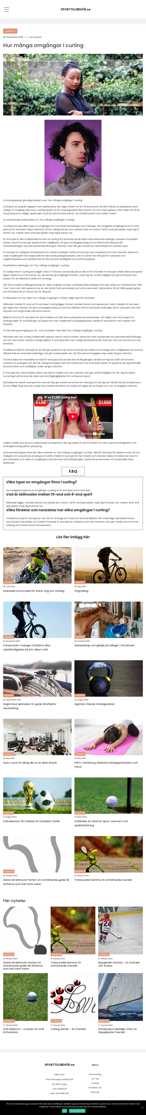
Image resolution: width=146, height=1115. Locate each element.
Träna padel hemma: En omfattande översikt (103, 880)
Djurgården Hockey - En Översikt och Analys (119, 964)
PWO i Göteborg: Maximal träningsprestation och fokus (106, 765)
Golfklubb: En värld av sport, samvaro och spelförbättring (101, 823)
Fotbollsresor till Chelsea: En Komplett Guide (31, 821)
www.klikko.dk (62, 1093)
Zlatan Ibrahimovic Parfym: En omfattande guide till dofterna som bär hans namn (36, 882)
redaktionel (10, 31)
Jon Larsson (35, 37)
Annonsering (95, 1074)
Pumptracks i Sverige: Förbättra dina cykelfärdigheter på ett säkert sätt (26, 647)
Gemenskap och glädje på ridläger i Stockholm (104, 645)
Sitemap (95, 1092)
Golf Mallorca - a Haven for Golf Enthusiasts (23, 1031)
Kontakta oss (95, 1087)
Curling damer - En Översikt (68, 1029)
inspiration (8, 582)
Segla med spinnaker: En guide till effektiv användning (29, 706)
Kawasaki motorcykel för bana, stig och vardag (33, 591)
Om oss (95, 1078)
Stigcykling (81, 591)
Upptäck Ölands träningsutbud (94, 704)
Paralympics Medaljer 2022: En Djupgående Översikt (117, 1031)
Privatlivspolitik (77, 1111)
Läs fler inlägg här (73, 537)
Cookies (95, 1083)
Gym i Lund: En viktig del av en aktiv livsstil (30, 762)
